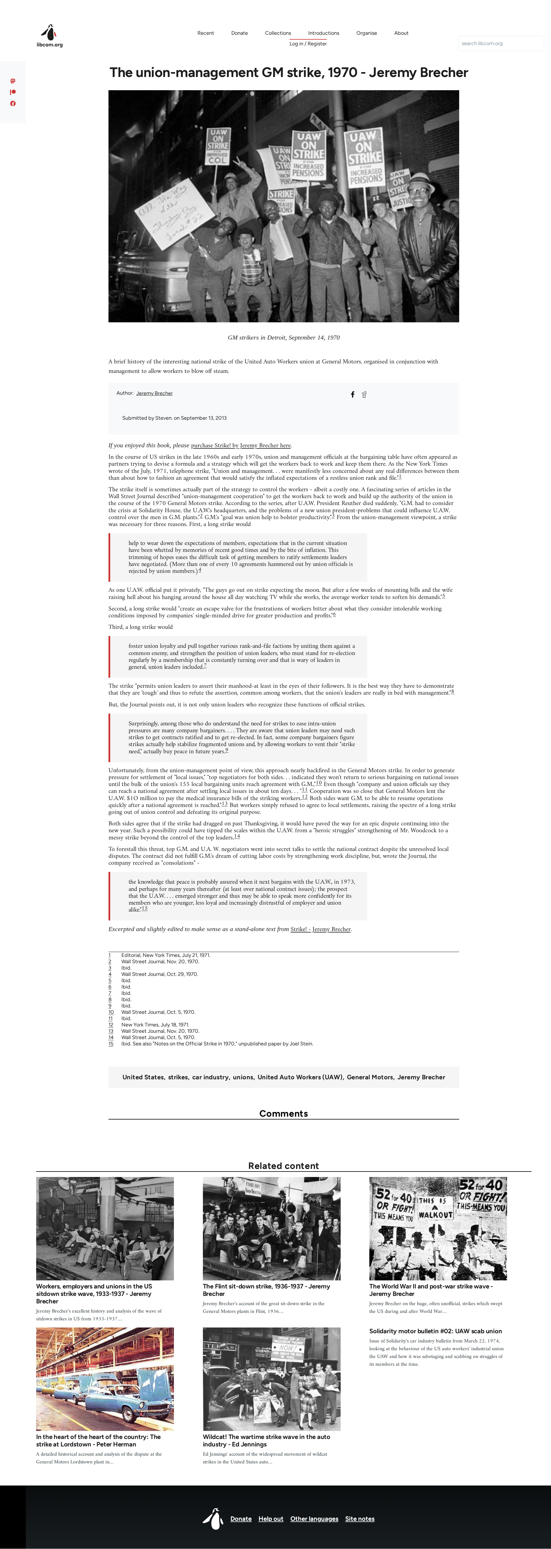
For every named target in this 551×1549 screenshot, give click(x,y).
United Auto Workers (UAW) (300, 1077)
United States (143, 1077)
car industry (210, 1077)
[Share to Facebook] (352, 394)
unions (243, 1077)
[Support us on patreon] (13, 92)
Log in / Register (308, 44)
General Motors (370, 1077)
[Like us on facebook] (13, 103)
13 (225, 804)
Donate (241, 1519)
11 (305, 790)
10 (319, 783)
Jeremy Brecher (154, 393)
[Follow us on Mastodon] (13, 81)
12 (305, 797)
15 (144, 908)
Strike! (223, 445)
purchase (203, 445)
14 (237, 836)
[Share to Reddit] (364, 394)
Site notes (360, 1519)
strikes (178, 1077)
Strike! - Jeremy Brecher (321, 929)
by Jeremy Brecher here (261, 445)
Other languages (314, 1519)
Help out (271, 1519)
